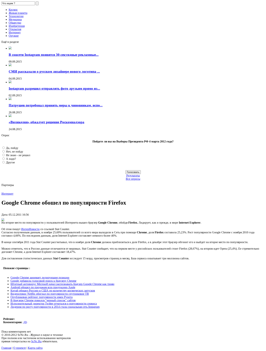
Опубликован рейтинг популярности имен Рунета (41, 297)
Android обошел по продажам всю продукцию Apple (42, 287)
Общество (15, 22)
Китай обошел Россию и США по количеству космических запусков (52, 290)
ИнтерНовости (30, 229)
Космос (13, 9)
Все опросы (133, 178)
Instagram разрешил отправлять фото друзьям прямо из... (54, 88)
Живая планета (18, 12)
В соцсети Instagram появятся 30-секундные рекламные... (54, 55)
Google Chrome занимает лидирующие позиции (39, 277)
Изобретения (17, 25)
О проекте (19, 347)
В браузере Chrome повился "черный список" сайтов (43, 300)
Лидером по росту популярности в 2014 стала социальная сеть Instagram (55, 306)
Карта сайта (35, 347)
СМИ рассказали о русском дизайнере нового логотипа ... (54, 71)
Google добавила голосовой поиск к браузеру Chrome (43, 280)
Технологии (16, 16)
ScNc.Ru (36, 341)
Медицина (15, 19)
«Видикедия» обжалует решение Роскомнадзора (46, 122)
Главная (6, 347)
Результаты (133, 175)
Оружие (14, 35)
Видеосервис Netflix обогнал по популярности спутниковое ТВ (49, 293)
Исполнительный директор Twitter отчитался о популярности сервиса (53, 303)
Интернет (15, 32)
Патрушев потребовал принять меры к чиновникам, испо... (56, 105)
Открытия (15, 29)
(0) (25, 322)
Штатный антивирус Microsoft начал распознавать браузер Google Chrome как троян (62, 284)
